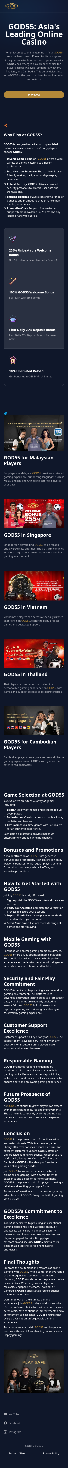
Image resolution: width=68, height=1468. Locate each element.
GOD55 (58, 52)
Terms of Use (17, 1453)
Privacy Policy (51, 1453)
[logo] (12, 6)
